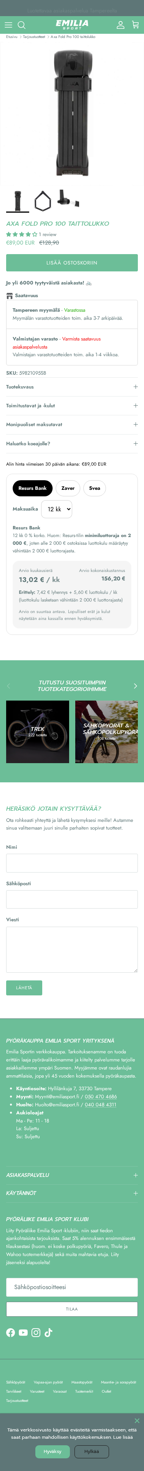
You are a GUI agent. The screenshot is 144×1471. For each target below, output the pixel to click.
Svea (94, 488)
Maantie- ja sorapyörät (118, 1382)
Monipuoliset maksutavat (34, 424)
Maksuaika (25, 508)
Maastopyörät (81, 1382)
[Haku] (25, 25)
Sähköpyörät (15, 1382)
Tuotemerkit (84, 1391)
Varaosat (59, 1391)
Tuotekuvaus (20, 386)
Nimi (11, 847)
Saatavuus (26, 295)
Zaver (67, 488)
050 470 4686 (101, 1096)
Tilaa (72, 1309)
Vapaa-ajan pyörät (48, 1382)
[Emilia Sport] (72, 25)
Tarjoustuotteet (34, 37)
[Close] (137, 1420)
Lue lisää (123, 1437)
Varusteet (37, 1391)
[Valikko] (8, 25)
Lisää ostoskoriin (72, 262)
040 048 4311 (100, 1104)
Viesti (12, 919)
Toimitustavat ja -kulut (30, 405)
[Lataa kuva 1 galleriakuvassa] (72, 114)
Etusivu (11, 37)
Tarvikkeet (13, 1391)
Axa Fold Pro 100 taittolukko (73, 37)
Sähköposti (18, 883)
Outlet (106, 1391)
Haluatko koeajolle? (28, 443)
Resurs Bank (32, 488)
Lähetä (24, 988)
